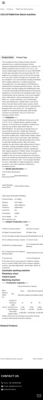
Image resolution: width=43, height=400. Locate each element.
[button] (3, 2)
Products (10, 9)
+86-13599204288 (15, 383)
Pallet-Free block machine (24, 9)
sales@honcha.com (15, 386)
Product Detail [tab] (7, 57)
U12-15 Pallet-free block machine (11, 359)
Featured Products (10, 389)
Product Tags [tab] (21, 57)
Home (2, 9)
